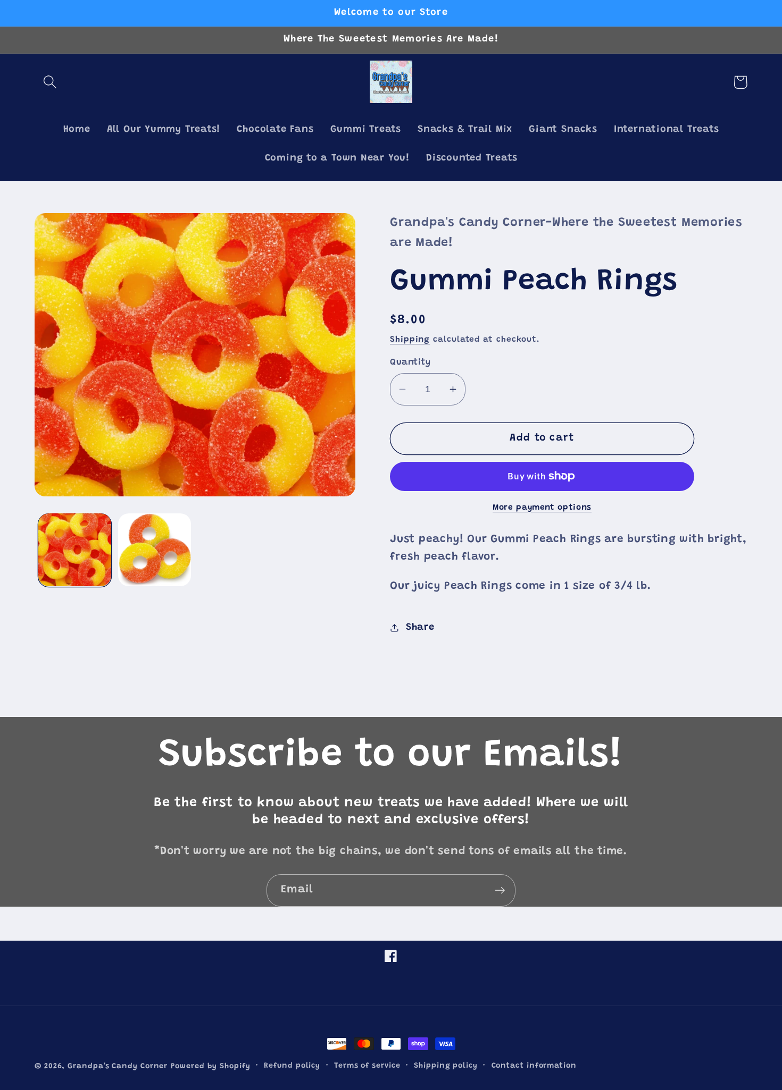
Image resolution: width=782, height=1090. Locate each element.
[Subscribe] (500, 890)
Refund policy (292, 1066)
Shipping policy (446, 1066)
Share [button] (420, 627)
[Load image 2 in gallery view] (154, 549)
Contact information (534, 1066)
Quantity (410, 362)
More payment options (542, 507)
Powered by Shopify (210, 1066)
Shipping (410, 339)
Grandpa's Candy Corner (118, 1066)
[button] (50, 82)
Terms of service (367, 1066)
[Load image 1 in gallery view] (74, 549)
